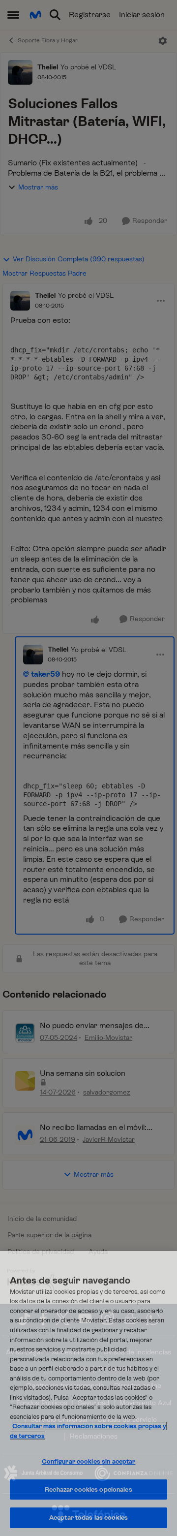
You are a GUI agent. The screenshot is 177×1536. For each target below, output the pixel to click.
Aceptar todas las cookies (88, 1517)
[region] (88, 1393)
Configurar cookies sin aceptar (89, 1461)
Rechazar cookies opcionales (88, 1489)
